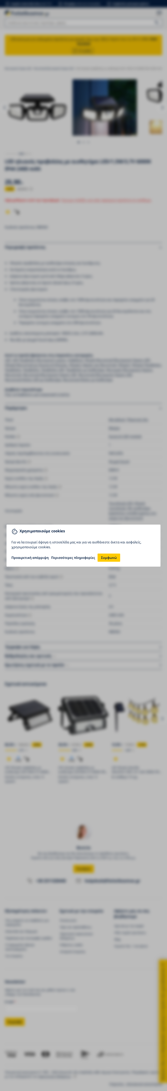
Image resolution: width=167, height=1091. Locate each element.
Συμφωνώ (109, 557)
